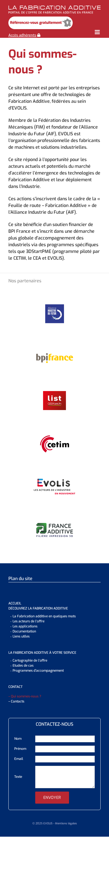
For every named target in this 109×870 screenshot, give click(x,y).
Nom (18, 738)
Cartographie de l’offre (30, 660)
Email (18, 759)
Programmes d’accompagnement (38, 670)
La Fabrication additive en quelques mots (44, 616)
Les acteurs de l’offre (28, 621)
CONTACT (15, 687)
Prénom (20, 748)
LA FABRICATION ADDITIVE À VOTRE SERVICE (42, 652)
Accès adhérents (22, 35)
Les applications (25, 626)
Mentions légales (66, 823)
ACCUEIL (14, 603)
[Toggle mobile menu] (98, 32)
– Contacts (16, 701)
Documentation (24, 631)
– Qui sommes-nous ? (24, 696)
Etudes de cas (23, 665)
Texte (18, 776)
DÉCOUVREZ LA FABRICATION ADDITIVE (38, 608)
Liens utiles (21, 636)
